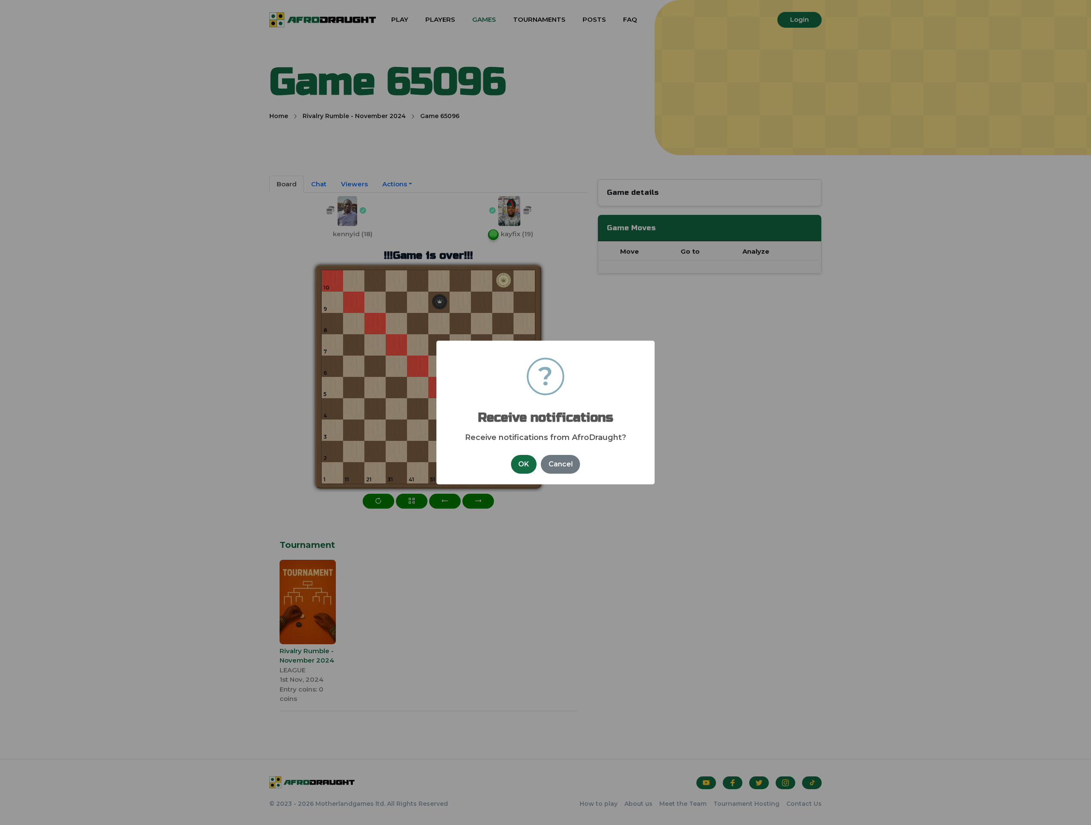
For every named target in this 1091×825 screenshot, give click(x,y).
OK (523, 464)
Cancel (560, 464)
